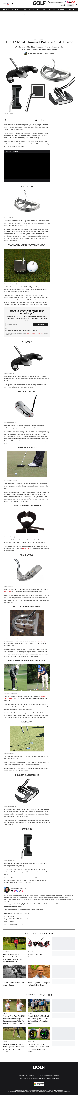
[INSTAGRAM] (15, 891)
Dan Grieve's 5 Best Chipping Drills (18, 14)
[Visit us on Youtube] (72, 2)
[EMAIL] (20, 891)
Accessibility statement (35, 1075)
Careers (56, 1075)
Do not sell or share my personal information (45, 1078)
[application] (27, 166)
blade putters (41, 641)
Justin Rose (7, 591)
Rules (44, 9)
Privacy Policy (41, 333)
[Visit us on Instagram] (68, 2)
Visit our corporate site (58, 1090)
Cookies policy (48, 1075)
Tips (25, 9)
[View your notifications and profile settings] (12, 3)
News (7, 9)
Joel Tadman (33, 53)
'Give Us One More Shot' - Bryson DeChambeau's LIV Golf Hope (48, 14)
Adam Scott (25, 548)
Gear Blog (41, 39)
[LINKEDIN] (17, 891)
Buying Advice (16, 9)
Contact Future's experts (31, 1073)
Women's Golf (62, 9)
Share (7, 120)
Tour (38, 9)
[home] (4, 9)
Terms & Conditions (31, 333)
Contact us (43, 1073)
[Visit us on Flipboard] (74, 2)
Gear (35, 39)
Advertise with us (24, 1078)
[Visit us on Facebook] (65, 2)
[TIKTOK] (23, 891)
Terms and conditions (54, 1073)
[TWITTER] (12, 891)
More (71, 9)
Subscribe (70, 5)
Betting (31, 9)
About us (19, 1073)
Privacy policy (23, 1075)
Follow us (39, 120)
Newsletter (47, 120)
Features (52, 9)
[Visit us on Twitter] (70, 2)
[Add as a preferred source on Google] (39, 1084)
